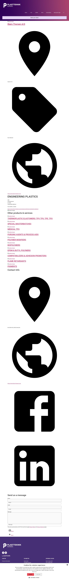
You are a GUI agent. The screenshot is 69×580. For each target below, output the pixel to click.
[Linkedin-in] (6, 553)
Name (9, 498)
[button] (34, 17)
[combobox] (67, 564)
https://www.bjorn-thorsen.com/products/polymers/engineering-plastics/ (23, 209)
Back (11, 535)
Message (9, 511)
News (42, 12)
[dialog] (34, 571)
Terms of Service (40, 527)
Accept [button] (30, 574)
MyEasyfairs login (57, 12)
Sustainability (48, 12)
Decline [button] (38, 574)
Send (11, 531)
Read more (34, 571)
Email (9, 505)
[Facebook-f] (3, 553)
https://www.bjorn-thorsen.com (14, 193)
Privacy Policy (32, 527)
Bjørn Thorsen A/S (16, 24)
